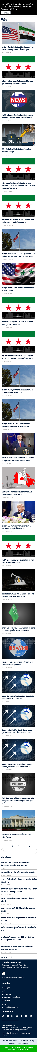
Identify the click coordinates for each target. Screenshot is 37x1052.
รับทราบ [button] (6, 12)
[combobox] (19, 851)
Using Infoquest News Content (21, 1041)
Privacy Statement (10, 1040)
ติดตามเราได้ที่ (7, 1012)
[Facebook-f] (22, 1016)
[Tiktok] (3, 1016)
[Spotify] (26, 1016)
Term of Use (23, 1040)
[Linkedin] (31, 1016)
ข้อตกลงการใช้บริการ (9, 9)
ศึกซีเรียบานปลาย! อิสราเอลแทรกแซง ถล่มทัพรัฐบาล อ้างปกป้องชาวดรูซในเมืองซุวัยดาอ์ (18, 800)
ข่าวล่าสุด (6, 857)
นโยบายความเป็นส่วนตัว (19, 6)
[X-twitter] (17, 1016)
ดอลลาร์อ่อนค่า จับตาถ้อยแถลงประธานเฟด (18, 872)
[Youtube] (8, 1016)
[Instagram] (12, 1016)
